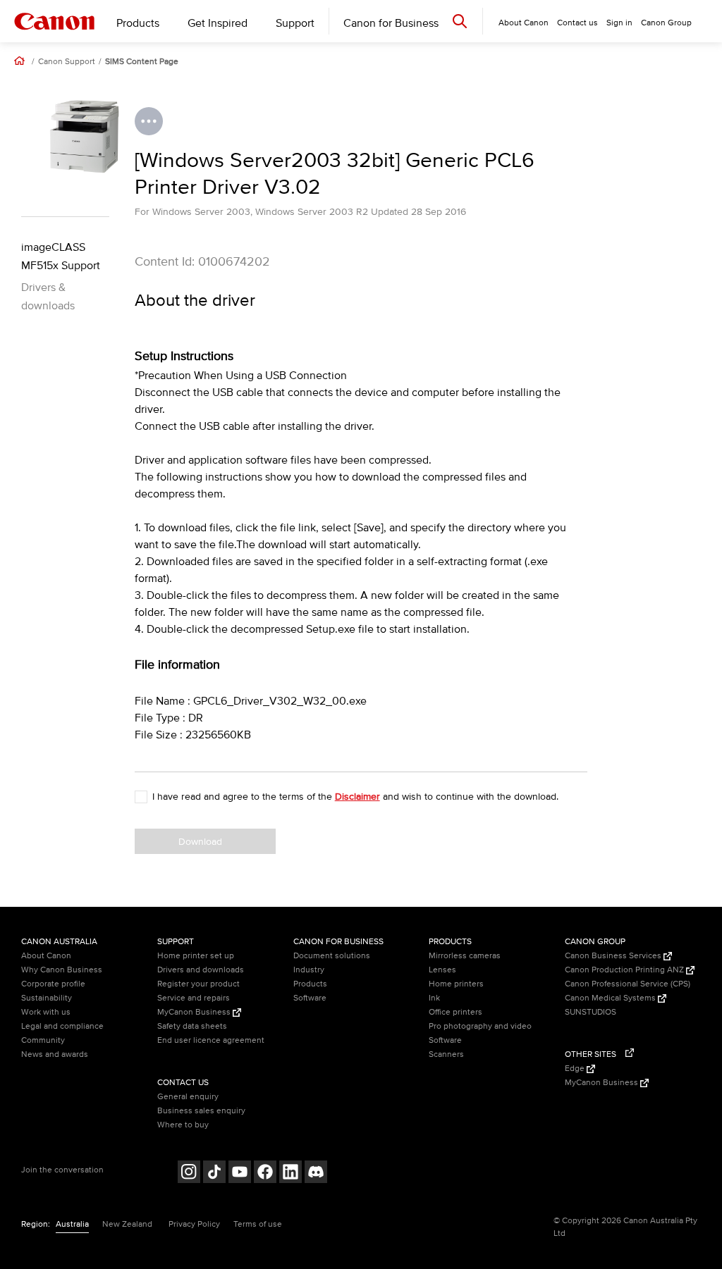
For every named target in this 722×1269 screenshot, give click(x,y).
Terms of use (257, 1224)
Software (309, 998)
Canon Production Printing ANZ (625, 970)
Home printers (456, 984)
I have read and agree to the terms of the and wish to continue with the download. (355, 797)
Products (137, 23)
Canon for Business (391, 23)
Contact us (577, 23)
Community (43, 1040)
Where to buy (183, 1125)
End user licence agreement (210, 1040)
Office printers (455, 1012)
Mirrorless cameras (465, 956)
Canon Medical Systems (611, 998)
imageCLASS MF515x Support (60, 256)
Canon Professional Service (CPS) (627, 984)
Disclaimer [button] (357, 797)
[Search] (460, 21)
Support (295, 23)
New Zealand (127, 1224)
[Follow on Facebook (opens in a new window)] (265, 1173)
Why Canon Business (61, 970)
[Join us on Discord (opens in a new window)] (316, 1173)
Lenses (442, 970)
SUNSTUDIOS (590, 1012)
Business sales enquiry (201, 1111)
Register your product (198, 984)
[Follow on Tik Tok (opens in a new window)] (214, 1173)
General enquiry (188, 1096)
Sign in (619, 23)
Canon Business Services (614, 956)
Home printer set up (195, 956)
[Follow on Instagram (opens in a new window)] (189, 1173)
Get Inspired (217, 23)
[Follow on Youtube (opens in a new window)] (239, 1173)
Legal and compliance (62, 1026)
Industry (308, 970)
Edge (576, 1068)
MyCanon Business (195, 1012)
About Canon (46, 956)
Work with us (46, 1012)
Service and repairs (193, 998)
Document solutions (331, 956)
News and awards (54, 1054)
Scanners (446, 1054)
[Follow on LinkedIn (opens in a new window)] (290, 1173)
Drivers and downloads (200, 970)
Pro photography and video (480, 1026)
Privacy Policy (194, 1224)
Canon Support (66, 62)
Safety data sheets (192, 1026)
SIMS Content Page (141, 62)
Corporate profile (53, 984)
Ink (434, 998)
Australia (72, 1224)
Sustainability (46, 998)
